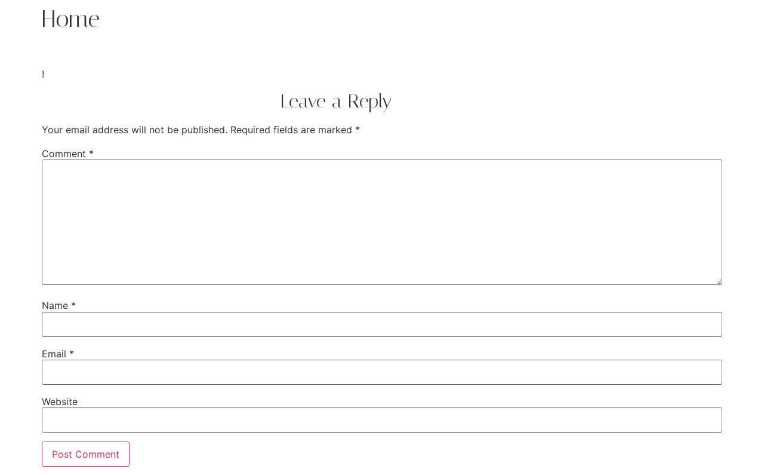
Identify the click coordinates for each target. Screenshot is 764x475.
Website (60, 401)
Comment (68, 153)
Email (58, 353)
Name (59, 305)
